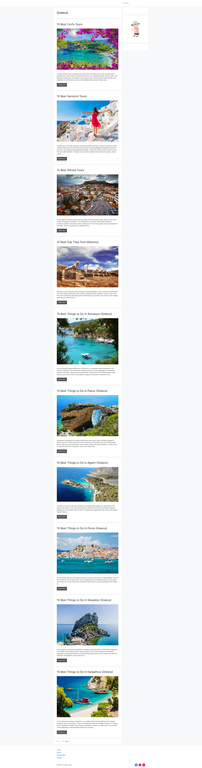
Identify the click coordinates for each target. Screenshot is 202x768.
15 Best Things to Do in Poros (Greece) (82, 528)
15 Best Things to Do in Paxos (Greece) (82, 390)
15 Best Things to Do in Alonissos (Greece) (84, 314)
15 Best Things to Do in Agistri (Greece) (82, 462)
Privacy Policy (61, 755)
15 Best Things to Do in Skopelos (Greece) (84, 600)
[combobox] (133, 3)
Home (59, 749)
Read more (61, 85)
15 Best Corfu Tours (69, 24)
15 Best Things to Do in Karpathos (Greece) (85, 671)
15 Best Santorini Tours (72, 96)
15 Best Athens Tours (70, 170)
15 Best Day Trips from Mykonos (77, 242)
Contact (59, 758)
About (59, 752)
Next (67, 741)
